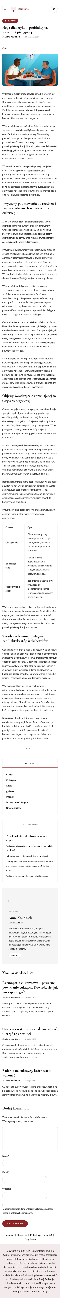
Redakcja (22, 1235)
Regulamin (30, 1239)
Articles (15, 955)
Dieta (9, 785)
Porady (10, 796)
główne (10, 791)
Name (5, 1156)
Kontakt (10, 1235)
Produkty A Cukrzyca (17, 802)
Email (5, 1172)
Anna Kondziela (12, 36)
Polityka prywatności (41, 1235)
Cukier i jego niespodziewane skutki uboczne (27, 875)
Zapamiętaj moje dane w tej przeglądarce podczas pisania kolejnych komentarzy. (28, 1210)
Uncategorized (13, 808)
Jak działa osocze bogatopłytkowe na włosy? (27, 855)
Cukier (9, 774)
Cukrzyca (11, 780)
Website (6, 1188)
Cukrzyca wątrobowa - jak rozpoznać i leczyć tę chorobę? (29, 1031)
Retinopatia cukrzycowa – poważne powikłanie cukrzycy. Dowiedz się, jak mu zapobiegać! (30, 987)
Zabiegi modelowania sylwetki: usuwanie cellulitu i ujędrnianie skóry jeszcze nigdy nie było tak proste (30, 865)
